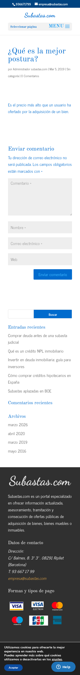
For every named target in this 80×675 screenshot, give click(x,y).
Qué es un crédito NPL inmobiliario (36, 350)
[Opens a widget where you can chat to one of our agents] (63, 667)
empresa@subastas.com (27, 578)
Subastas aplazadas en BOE (29, 390)
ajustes (57, 659)
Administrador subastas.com (30, 68)
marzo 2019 (17, 442)
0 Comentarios (30, 75)
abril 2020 (16, 433)
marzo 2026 (18, 424)
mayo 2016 (17, 450)
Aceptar (13, 667)
